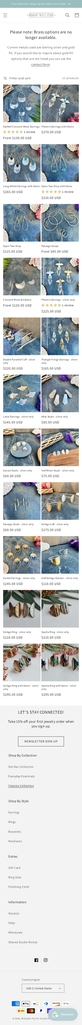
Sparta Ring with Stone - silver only (59, 687)
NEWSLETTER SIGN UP (41, 741)
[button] (5, 15)
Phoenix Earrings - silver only (58, 299)
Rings (12, 822)
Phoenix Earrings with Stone (57, 126)
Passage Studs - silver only (18, 524)
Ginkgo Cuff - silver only (55, 524)
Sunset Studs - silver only (17, 470)
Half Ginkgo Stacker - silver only (59, 578)
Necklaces (15, 841)
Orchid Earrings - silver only (19, 578)
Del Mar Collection (21, 767)
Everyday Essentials (21, 776)
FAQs (11, 923)
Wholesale (15, 932)
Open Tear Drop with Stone (56, 186)
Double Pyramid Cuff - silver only (19, 361)
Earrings (14, 812)
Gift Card (14, 868)
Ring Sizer (15, 877)
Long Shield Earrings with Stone (21, 186)
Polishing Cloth (18, 887)
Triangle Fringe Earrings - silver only (59, 361)
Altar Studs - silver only (54, 416)
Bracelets (14, 831)
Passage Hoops (50, 246)
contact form (40, 64)
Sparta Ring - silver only (55, 632)
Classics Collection (21, 786)
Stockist (13, 913)
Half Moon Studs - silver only (57, 470)
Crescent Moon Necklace (17, 299)
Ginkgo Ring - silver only (17, 632)
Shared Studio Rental (22, 942)
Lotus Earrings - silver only (18, 416)
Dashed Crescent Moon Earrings (21, 126)
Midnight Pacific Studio (34, 1018)
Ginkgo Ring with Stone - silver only (21, 687)
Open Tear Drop (12, 246)
